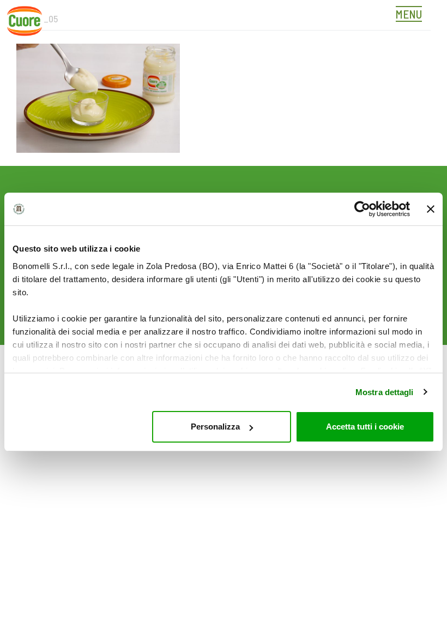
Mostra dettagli (384, 392)
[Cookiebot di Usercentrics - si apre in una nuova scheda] (362, 209)
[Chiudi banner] (430, 209)
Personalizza (215, 426)
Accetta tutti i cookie (365, 426)
